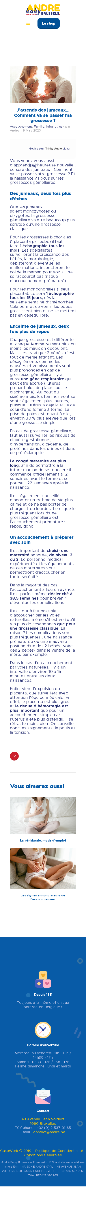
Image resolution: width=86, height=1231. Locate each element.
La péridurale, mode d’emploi (43, 840)
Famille (39, 126)
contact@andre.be (49, 1132)
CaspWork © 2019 (16, 1151)
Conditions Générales (43, 1155)
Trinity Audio (53, 148)
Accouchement (21, 126)
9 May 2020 (32, 130)
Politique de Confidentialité (59, 1151)
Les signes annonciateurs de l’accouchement (43, 897)
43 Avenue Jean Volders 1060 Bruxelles (43, 1121)
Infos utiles (54, 126)
